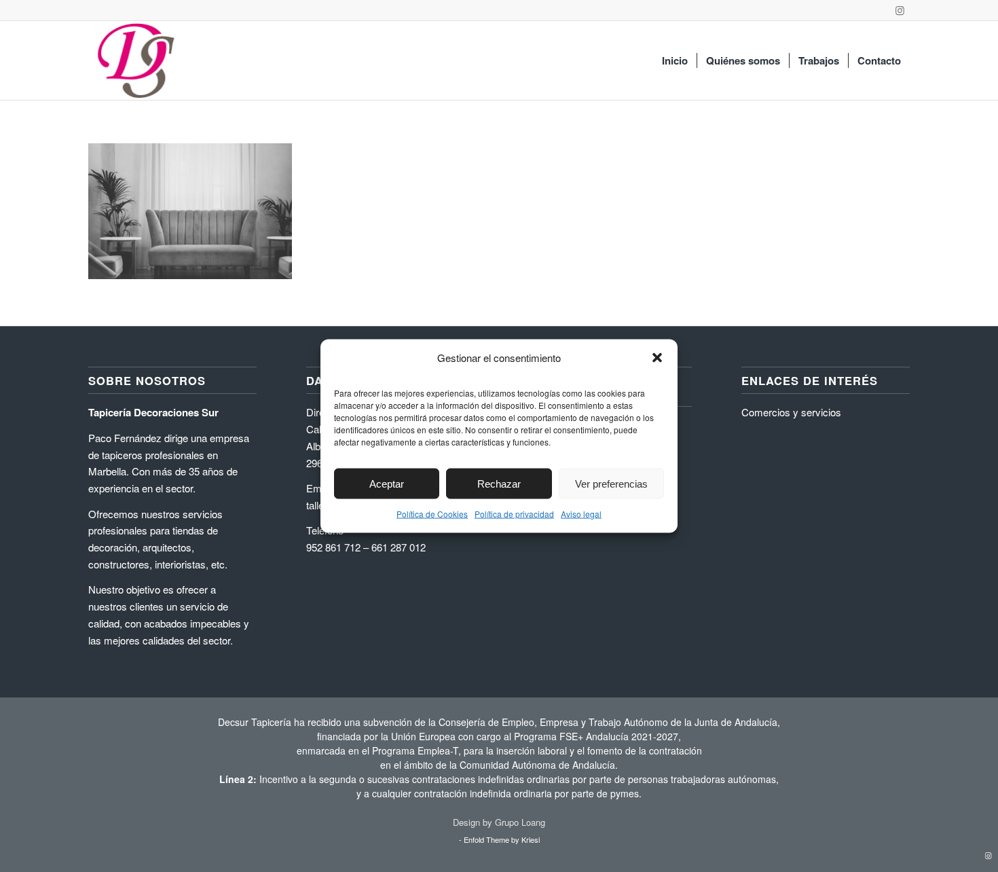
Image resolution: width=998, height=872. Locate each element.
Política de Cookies (432, 514)
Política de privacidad (514, 514)
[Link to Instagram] (899, 10)
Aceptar (386, 483)
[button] (657, 358)
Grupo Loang (520, 822)
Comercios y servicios (791, 412)
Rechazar (499, 483)
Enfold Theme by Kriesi (502, 839)
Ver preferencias (611, 483)
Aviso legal (581, 514)
